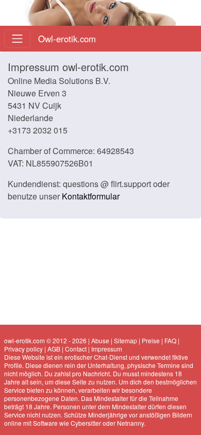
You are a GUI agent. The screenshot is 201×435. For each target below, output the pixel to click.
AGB (53, 348)
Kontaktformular (91, 196)
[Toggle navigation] (17, 38)
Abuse (100, 340)
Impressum (106, 348)
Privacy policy (23, 348)
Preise (151, 340)
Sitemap (125, 340)
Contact (76, 348)
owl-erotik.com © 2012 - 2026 (45, 340)
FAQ (170, 340)
